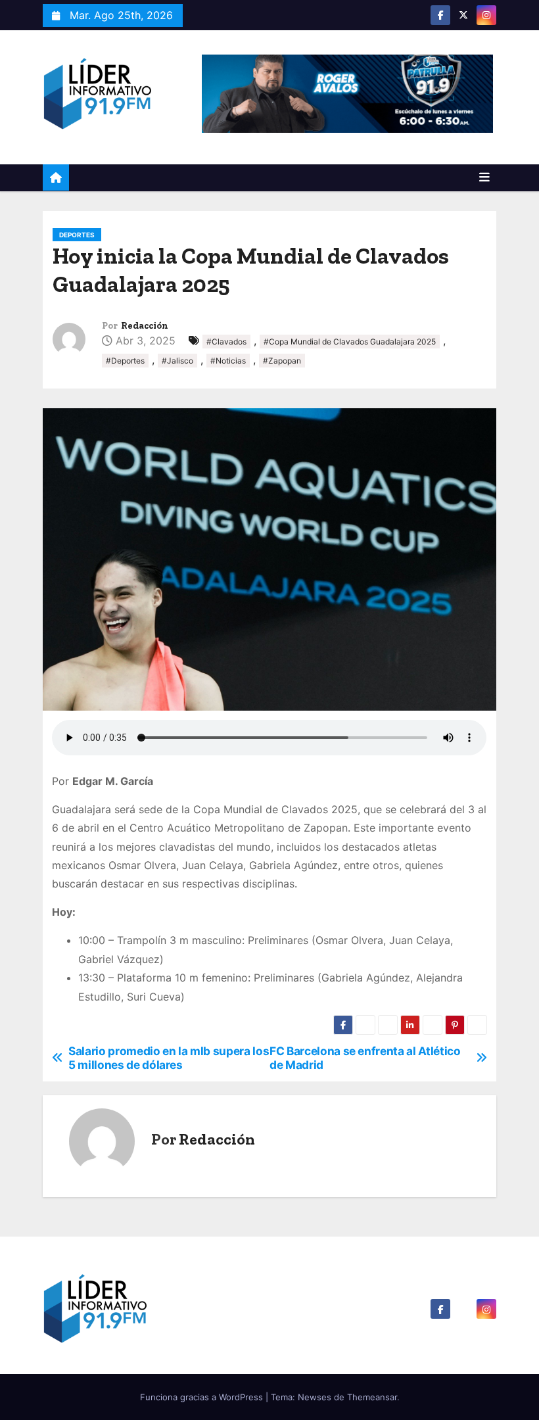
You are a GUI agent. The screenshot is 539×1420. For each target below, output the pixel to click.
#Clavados (226, 341)
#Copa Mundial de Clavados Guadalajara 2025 (350, 341)
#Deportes (125, 361)
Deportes (77, 235)
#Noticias (228, 361)
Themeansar (372, 1397)
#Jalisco (177, 361)
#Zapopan (282, 361)
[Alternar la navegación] (484, 177)
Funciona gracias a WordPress (203, 1397)
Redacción (144, 325)
